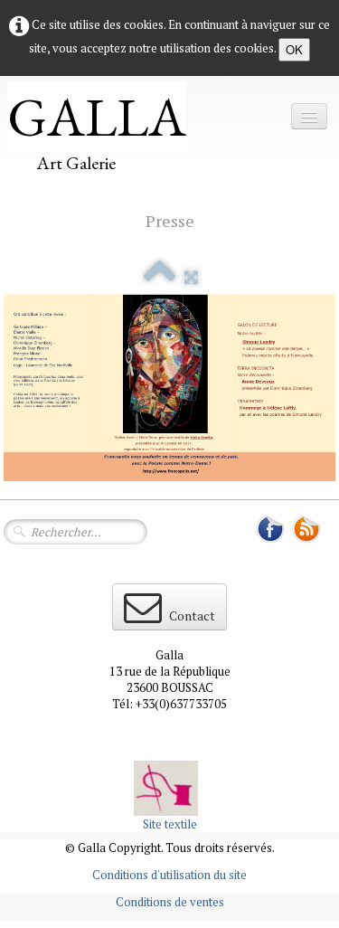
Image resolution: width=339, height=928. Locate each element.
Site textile (170, 824)
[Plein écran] (191, 277)
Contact (192, 615)
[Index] (159, 277)
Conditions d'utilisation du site (169, 874)
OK (294, 49)
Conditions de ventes (170, 902)
